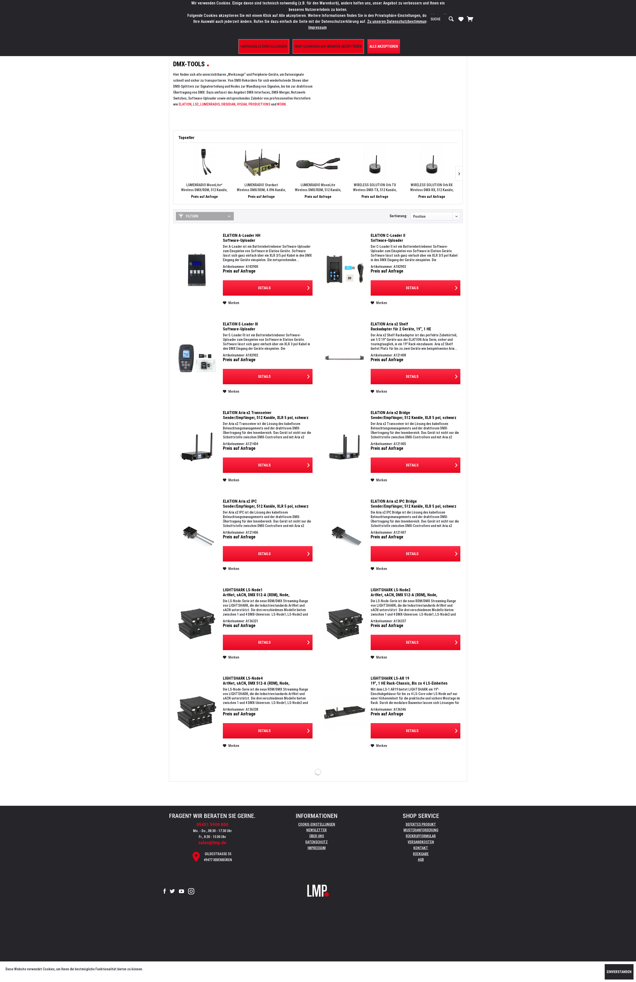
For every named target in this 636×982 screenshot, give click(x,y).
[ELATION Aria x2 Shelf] (344, 358)
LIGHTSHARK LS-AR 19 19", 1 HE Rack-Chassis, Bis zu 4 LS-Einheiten (409, 681)
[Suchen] (451, 19)
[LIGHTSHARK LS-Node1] (197, 624)
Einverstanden (619, 972)
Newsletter (316, 830)
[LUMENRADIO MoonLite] (318, 162)
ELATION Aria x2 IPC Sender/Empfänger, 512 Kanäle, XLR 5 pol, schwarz (266, 504)
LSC (196, 104)
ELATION (185, 104)
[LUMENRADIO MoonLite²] (204, 162)
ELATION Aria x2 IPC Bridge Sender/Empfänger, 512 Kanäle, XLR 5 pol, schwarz (413, 504)
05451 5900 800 (212, 824)
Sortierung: (398, 216)
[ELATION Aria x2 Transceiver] (197, 446)
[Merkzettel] (461, 19)
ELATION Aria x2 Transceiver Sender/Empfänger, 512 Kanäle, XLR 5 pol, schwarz (266, 415)
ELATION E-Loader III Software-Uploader (240, 326)
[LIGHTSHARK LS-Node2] (344, 624)
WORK (281, 104)
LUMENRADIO (210, 104)
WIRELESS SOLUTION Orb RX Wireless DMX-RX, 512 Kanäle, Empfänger (431, 187)
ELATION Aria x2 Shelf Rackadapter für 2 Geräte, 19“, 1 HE (401, 326)
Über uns (316, 836)
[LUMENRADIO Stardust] (261, 162)
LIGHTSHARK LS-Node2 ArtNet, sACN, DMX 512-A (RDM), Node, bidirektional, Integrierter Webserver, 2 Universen (413, 592)
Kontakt (420, 848)
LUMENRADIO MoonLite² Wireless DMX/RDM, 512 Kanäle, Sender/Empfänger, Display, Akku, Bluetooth (204, 187)
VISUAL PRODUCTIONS (253, 104)
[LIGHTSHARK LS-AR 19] (344, 712)
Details (264, 288)
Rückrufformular (421, 836)
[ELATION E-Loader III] (197, 358)
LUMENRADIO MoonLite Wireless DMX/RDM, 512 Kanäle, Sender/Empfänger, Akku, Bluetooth (318, 187)
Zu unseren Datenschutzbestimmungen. (400, 21)
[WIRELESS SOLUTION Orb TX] (375, 162)
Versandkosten (421, 842)
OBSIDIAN (228, 104)
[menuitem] (442, 19)
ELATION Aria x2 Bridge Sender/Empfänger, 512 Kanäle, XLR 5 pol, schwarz (413, 415)
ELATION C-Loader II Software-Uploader (388, 238)
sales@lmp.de (212, 842)
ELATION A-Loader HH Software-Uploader (241, 238)
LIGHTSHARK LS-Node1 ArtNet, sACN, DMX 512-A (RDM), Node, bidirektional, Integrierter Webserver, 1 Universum (265, 592)
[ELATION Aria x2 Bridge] (344, 446)
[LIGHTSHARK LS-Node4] (197, 712)
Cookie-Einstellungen (316, 824)
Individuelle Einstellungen (264, 46)
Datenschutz (316, 842)
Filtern (191, 216)
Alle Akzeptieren (383, 46)
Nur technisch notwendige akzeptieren (328, 46)
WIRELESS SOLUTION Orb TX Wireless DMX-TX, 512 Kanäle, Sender (375, 187)
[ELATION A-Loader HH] (197, 269)
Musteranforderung (420, 830)
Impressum (317, 848)
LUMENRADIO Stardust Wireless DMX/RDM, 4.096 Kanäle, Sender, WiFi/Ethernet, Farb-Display (261, 187)
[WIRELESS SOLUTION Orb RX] (432, 162)
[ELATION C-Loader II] (344, 269)
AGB (421, 860)
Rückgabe (421, 854)
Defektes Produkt (421, 824)
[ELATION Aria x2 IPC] (197, 535)
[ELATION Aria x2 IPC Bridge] (344, 535)
